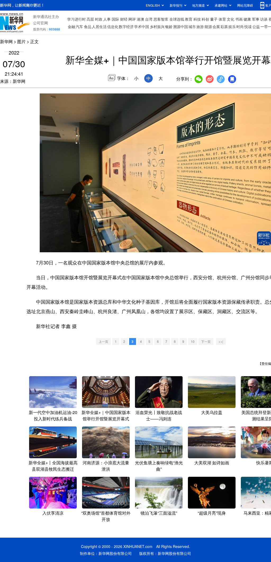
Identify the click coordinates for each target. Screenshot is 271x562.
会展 (216, 26)
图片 (21, 41)
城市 (192, 26)
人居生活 (99, 26)
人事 (107, 19)
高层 (90, 19)
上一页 (103, 341)
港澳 (140, 19)
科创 (205, 19)
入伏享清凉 (53, 513)
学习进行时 (76, 19)
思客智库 (160, 19)
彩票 (224, 26)
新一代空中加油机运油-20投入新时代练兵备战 (53, 415)
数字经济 (126, 26)
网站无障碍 (245, 5)
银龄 (169, 26)
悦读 (248, 26)
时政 (98, 19)
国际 (115, 19)
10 (193, 341)
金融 (71, 26)
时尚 (240, 26)
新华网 (6, 41)
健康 (247, 19)
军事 (255, 19)
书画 (239, 19)
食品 (87, 26)
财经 (124, 19)
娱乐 (232, 26)
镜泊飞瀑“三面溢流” (159, 513)
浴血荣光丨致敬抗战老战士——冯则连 (159, 415)
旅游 (200, 26)
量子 (214, 19)
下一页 (206, 341)
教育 (188, 19)
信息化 (112, 26)
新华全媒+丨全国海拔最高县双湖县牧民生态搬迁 (53, 466)
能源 (208, 26)
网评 (132, 19)
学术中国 (141, 26)
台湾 (148, 19)
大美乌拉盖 (211, 412)
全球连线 (176, 19)
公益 (256, 26)
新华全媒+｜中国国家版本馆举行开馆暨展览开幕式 (106, 415)
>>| (221, 341)
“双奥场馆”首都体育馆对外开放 (105, 516)
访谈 (264, 19)
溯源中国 (180, 26)
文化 (230, 19)
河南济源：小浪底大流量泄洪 (106, 466)
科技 (197, 19)
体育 (222, 19)
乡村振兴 (157, 26)
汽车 (79, 26)
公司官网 (40, 22)
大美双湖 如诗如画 (211, 463)
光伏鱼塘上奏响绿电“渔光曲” (159, 466)
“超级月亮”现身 (212, 513)
